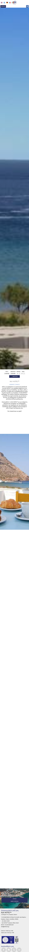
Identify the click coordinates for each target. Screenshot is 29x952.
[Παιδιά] (23, 373)
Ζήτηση (14, 898)
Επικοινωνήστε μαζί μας (10, 910)
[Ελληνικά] (4, 3)
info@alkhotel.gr (5, 926)
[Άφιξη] (7, 373)
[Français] (10, 3)
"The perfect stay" (14, 797)
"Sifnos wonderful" (14, 764)
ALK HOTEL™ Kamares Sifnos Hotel (10, 923)
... (14, 882)
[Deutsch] (7, 3)
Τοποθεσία (7, 492)
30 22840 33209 (6, 921)
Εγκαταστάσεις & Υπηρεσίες (11, 469)
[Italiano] (13, 3)
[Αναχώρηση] (13, 373)
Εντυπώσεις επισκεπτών (14, 706)
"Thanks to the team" (14, 728)
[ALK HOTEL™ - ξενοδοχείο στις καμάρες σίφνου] (14, 2)
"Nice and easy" (14, 852)
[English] (2, 3)
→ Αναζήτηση (14, 376)
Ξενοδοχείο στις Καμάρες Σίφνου (9, 914)
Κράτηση (3, 6)
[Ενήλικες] (19, 373)
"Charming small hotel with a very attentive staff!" (14, 746)
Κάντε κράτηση (14, 901)
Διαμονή (6, 519)
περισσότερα (6, 568)
